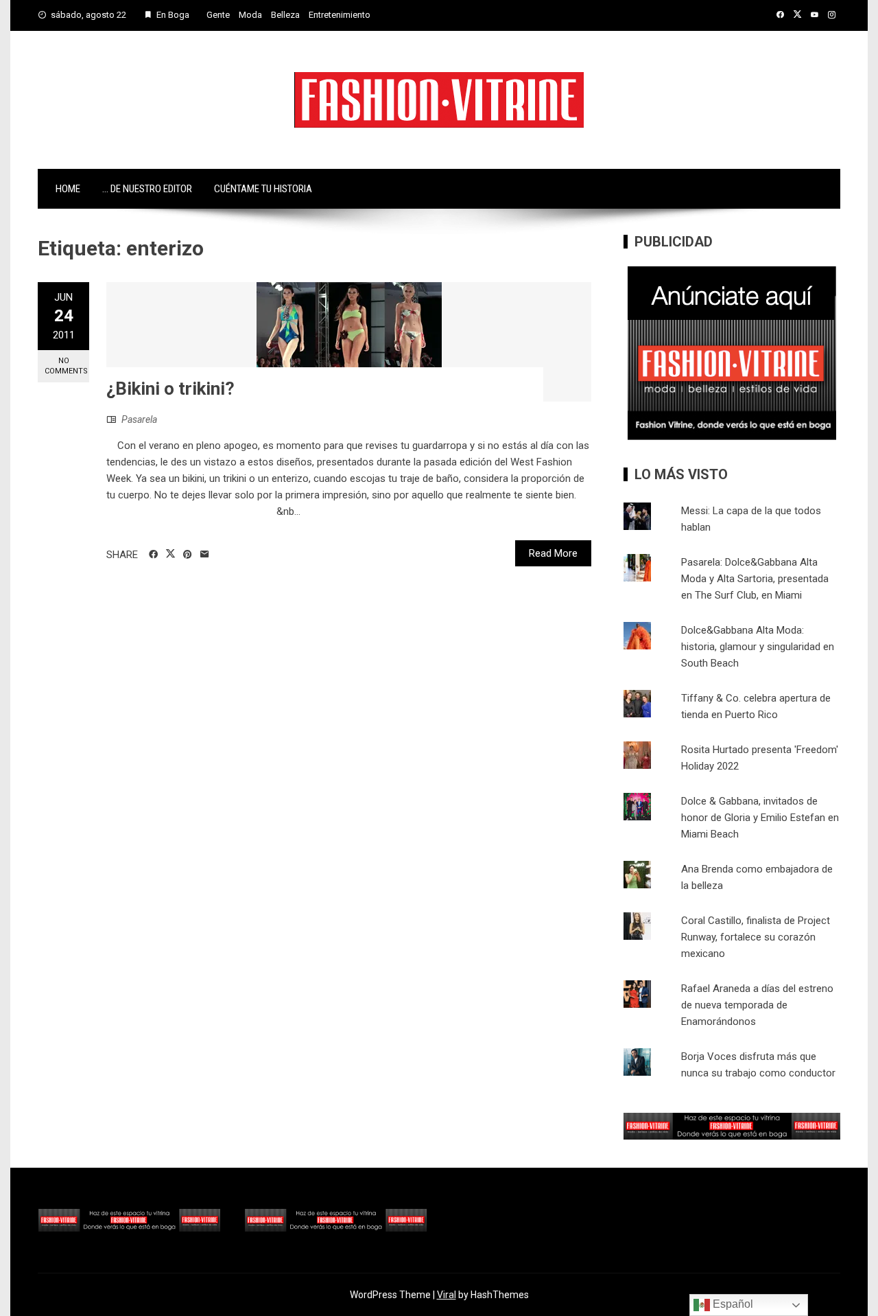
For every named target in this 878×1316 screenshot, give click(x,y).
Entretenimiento (339, 15)
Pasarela (139, 419)
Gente (218, 15)
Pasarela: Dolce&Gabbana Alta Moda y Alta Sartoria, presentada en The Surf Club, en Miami (755, 578)
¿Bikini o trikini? (170, 388)
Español (731, 1304)
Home (68, 189)
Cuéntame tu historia (263, 189)
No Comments (66, 366)
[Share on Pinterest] (187, 554)
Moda (250, 15)
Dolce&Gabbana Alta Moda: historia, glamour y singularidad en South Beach (757, 646)
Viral (446, 1294)
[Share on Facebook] (153, 554)
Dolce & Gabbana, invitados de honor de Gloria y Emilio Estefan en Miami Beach (760, 817)
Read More (553, 553)
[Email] (204, 554)
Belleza (285, 15)
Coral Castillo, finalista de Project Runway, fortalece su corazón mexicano (755, 937)
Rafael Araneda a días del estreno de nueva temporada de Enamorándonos (757, 1005)
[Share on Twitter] (170, 554)
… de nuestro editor (147, 189)
